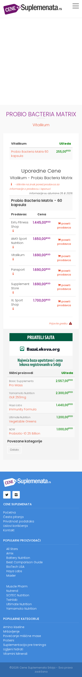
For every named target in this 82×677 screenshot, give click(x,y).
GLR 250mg (17, 397)
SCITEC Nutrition (17, 595)
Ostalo (14, 450)
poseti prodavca (64, 226)
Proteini (8, 640)
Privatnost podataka (18, 521)
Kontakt (9, 530)
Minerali (21, 654)
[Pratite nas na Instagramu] (16, 494)
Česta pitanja (13, 517)
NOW (12, 429)
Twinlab (11, 600)
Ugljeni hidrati (13, 649)
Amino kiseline (13, 627)
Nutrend (12, 591)
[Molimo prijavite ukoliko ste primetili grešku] (70, 323)
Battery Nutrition (18, 558)
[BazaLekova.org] (41, 351)
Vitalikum (41, 124)
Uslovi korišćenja (15, 526)
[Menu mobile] (76, 7)
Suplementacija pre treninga (24, 645)
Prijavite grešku (58, 323)
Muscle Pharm (17, 586)
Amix (9, 553)
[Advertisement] (41, 61)
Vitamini (9, 654)
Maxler (11, 575)
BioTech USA (15, 567)
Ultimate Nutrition (19, 417)
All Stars (12, 549)
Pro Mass (16, 385)
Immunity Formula (22, 409)
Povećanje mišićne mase (22, 636)
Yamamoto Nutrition (22, 393)
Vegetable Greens (22, 421)
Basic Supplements (21, 381)
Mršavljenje (11, 631)
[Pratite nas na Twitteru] (7, 494)
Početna (9, 512)
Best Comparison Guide (24, 562)
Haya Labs (15, 405)
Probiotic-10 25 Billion (24, 433)
